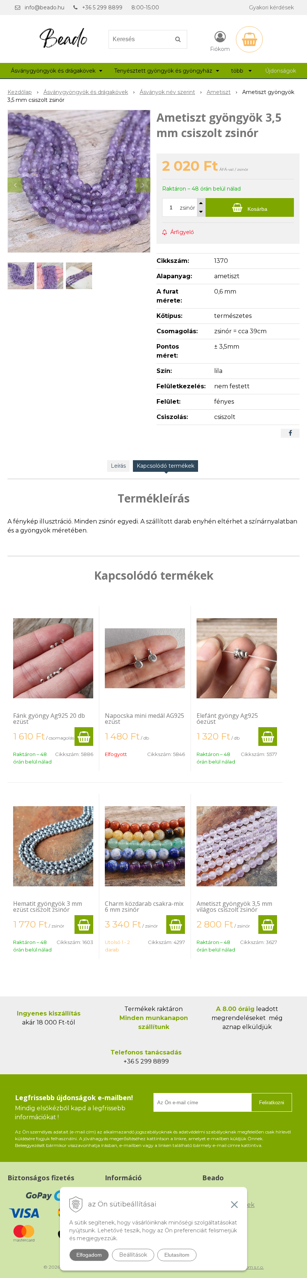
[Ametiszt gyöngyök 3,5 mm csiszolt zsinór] (79, 181)
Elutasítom (176, 1255)
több (238, 70)
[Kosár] (249, 39)
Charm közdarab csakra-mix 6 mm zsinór (144, 906)
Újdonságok (280, 70)
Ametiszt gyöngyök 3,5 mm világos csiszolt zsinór (234, 906)
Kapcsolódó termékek (165, 465)
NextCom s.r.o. (248, 1267)
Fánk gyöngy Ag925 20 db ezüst (49, 718)
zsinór (187, 207)
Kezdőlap (19, 92)
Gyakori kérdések (271, 7)
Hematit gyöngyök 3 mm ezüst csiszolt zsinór (47, 906)
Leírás (118, 465)
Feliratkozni (271, 1102)
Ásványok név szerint (167, 92)
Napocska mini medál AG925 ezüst (144, 718)
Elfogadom (89, 1255)
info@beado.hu (44, 7)
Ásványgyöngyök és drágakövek (85, 92)
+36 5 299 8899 (102, 7)
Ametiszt (219, 92)
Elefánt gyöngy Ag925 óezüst (227, 718)
